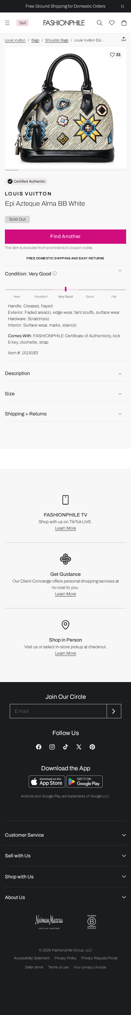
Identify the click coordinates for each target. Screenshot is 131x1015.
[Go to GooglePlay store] (84, 786)
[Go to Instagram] (52, 747)
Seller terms (34, 967)
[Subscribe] (113, 711)
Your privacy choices (89, 967)
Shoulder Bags (57, 40)
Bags (35, 40)
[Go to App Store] (47, 786)
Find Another (65, 236)
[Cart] (124, 23)
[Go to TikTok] (65, 747)
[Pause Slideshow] (122, 6)
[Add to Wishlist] (115, 54)
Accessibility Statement (32, 958)
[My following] (112, 23)
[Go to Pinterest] (92, 747)
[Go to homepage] (64, 23)
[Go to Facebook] (38, 747)
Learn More (65, 528)
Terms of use (58, 967)
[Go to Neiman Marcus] (49, 922)
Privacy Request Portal (99, 958)
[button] (100, 23)
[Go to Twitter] (79, 747)
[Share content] (123, 39)
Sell (22, 23)
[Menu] (7, 23)
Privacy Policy (65, 958)
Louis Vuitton (15, 40)
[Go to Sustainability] (91, 922)
